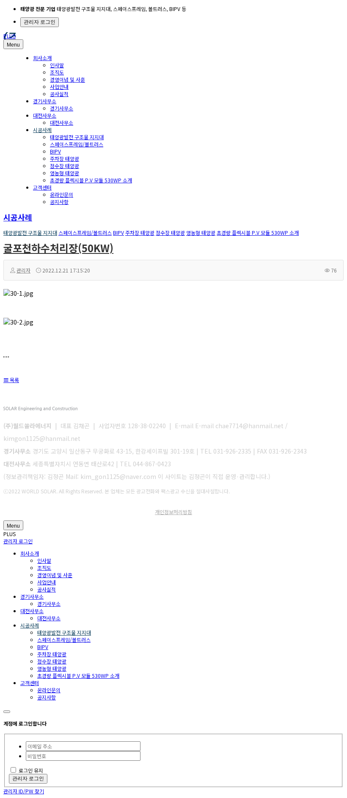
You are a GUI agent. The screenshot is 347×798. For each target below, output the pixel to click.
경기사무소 (44, 101)
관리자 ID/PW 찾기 (23, 791)
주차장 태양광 (64, 158)
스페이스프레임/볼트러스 (76, 144)
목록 (13, 379)
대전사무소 (44, 115)
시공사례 (42, 129)
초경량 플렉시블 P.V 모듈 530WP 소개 (91, 180)
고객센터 (42, 187)
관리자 (23, 270)
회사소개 (42, 57)
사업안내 (59, 86)
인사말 (57, 65)
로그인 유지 (31, 770)
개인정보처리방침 (173, 511)
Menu (13, 45)
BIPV (55, 151)
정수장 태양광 (64, 165)
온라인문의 (61, 194)
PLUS (9, 35)
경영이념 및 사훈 (67, 79)
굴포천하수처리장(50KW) (58, 247)
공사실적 (59, 93)
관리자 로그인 (39, 22)
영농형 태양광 (64, 172)
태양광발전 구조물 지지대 (77, 136)
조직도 (57, 72)
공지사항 (59, 201)
